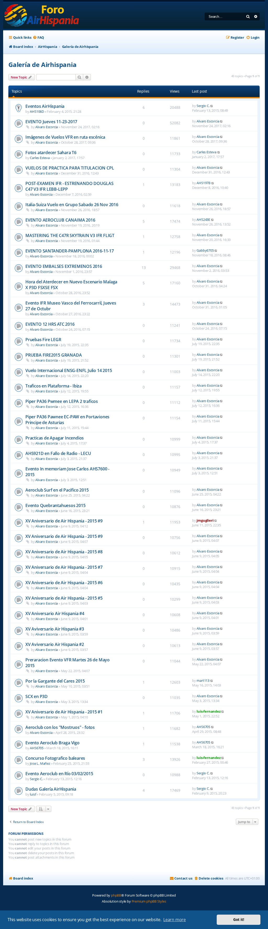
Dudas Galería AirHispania (50, 789)
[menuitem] (38, 37)
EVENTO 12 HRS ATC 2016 (50, 324)
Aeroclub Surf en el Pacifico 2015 (56, 490)
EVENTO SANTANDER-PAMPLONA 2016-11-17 (69, 251)
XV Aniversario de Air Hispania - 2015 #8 (64, 552)
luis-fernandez (208, 711)
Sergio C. (203, 105)
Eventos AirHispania (44, 106)
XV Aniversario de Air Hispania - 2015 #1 (64, 712)
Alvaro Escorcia (46, 127)
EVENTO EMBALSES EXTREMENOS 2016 (63, 266)
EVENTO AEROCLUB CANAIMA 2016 (60, 220)
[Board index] (42, 15)
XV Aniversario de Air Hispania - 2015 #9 (64, 521)
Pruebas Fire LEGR (43, 339)
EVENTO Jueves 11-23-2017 (51, 122)
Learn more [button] (174, 919)
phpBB (116, 895)
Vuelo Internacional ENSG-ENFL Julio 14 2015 (68, 370)
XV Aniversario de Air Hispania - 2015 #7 (64, 567)
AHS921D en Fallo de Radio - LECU (58, 453)
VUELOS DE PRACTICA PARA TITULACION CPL (69, 168)
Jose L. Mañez (40, 763)
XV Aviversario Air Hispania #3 (54, 629)
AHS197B (203, 183)
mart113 (203, 680)
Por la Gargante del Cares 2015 (55, 681)
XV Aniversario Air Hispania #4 (54, 613)
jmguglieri (205, 520)
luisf (33, 794)
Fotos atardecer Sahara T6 (50, 152)
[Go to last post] (212, 105)
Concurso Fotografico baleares (55, 758)
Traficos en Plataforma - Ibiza (53, 386)
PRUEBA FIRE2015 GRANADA (53, 355)
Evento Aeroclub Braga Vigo (52, 743)
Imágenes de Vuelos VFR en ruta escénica (65, 137)
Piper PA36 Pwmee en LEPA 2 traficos (61, 401)
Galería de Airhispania (42, 64)
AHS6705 (203, 726)
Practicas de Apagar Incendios (54, 438)
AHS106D (37, 111)
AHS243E (203, 219)
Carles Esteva (39, 157)
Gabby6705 (205, 250)
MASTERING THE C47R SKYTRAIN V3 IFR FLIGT (69, 235)
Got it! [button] (238, 919)
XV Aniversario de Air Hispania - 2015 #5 (64, 598)
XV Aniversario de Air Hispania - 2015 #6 (64, 582)
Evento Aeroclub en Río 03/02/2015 (59, 773)
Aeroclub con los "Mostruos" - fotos (60, 727)
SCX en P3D (36, 696)
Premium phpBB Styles (149, 901)
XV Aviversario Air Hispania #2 (54, 644)
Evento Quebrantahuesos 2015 (55, 505)
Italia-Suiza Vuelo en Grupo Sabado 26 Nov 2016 (71, 204)
